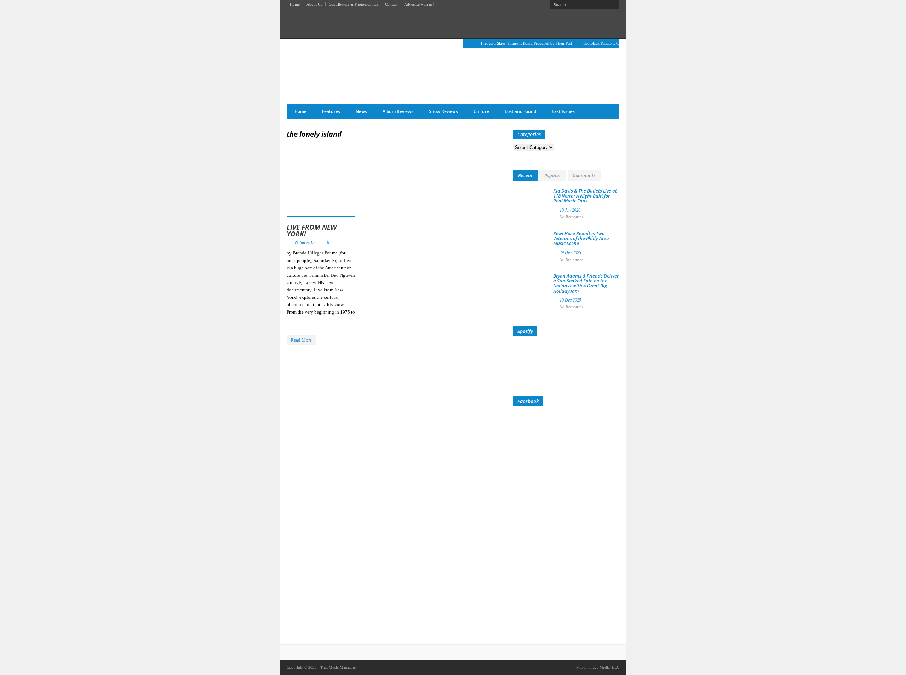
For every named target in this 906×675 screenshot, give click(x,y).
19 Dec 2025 (570, 300)
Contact (391, 4)
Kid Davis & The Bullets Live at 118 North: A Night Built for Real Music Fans (585, 196)
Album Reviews (398, 111)
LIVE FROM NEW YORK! (312, 231)
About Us (314, 4)
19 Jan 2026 (570, 210)
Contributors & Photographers (353, 4)
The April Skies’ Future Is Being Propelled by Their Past (526, 43)
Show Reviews (443, 111)
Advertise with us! (419, 4)
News (361, 111)
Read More (301, 340)
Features (331, 111)
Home (295, 4)
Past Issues (563, 111)
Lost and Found (520, 111)
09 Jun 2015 (304, 242)
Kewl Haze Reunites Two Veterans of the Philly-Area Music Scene (581, 238)
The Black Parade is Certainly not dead (614, 43)
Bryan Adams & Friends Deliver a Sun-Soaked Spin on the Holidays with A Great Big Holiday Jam (586, 283)
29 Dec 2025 (570, 252)
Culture (481, 111)
